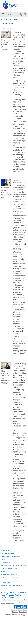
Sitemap (20, 610)
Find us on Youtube (25, 607)
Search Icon (25, 14)
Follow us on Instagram (21, 607)
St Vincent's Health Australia (17, 600)
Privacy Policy (23, 612)
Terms (25, 610)
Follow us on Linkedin (18, 607)
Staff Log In (14, 610)
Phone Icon (21, 14)
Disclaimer (15, 612)
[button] (3, 14)
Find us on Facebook (15, 607)
